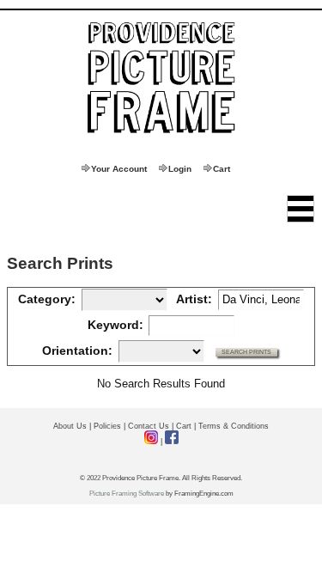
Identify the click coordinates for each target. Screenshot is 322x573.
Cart (221, 169)
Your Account (119, 169)
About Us (70, 426)
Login (179, 169)
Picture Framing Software (126, 493)
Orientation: (77, 350)
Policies (107, 426)
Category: (47, 299)
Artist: (194, 299)
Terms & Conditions (233, 426)
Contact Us (148, 426)
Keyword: (115, 325)
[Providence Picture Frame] (161, 78)
